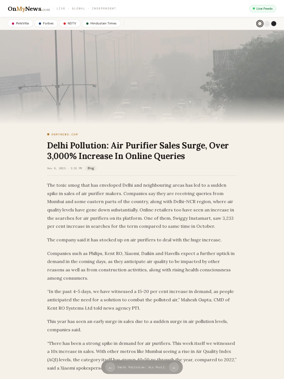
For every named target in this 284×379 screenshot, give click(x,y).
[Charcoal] (273, 23)
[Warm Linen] (259, 23)
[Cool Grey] (266, 23)
